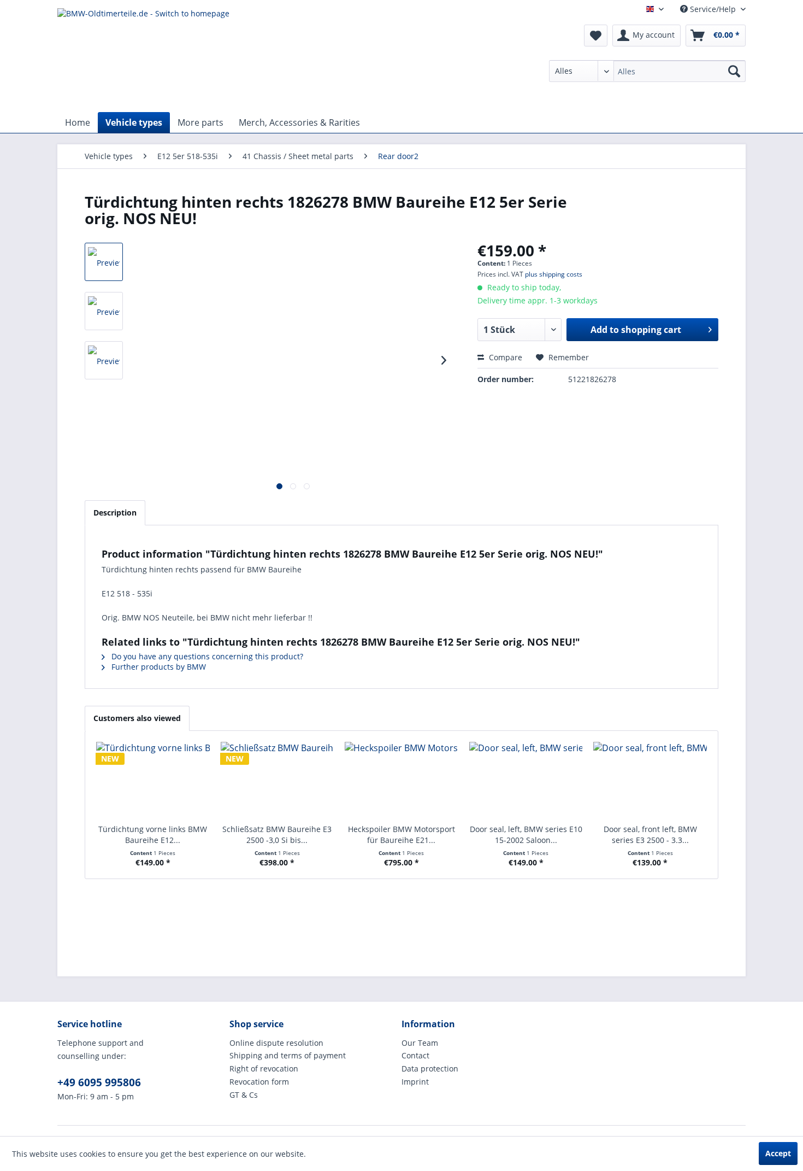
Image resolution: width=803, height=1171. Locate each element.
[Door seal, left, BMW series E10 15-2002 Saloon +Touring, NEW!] (526, 780)
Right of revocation (263, 1068)
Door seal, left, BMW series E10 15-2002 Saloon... (526, 834)
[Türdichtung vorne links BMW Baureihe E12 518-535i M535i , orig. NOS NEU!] (153, 780)
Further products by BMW (157, 666)
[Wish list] (595, 35)
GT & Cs (243, 1095)
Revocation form (259, 1081)
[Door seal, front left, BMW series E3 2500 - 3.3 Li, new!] (650, 780)
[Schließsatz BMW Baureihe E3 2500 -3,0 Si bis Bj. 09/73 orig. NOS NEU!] (277, 780)
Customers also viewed (137, 718)
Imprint (415, 1081)
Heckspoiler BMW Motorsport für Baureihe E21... (401, 834)
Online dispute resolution (276, 1043)
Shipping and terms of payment (287, 1055)
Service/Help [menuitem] (713, 9)
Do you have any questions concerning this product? (206, 656)
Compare (504, 357)
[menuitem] (647, 71)
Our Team (420, 1043)
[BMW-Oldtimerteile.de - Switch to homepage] (143, 57)
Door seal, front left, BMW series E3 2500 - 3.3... (650, 834)
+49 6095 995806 (99, 1082)
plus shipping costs (553, 274)
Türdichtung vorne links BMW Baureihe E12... (152, 834)
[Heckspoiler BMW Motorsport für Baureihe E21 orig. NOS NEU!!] (401, 780)
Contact (415, 1055)
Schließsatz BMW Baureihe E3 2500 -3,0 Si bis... (277, 834)
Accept (778, 1153)
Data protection (430, 1068)
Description (115, 512)
